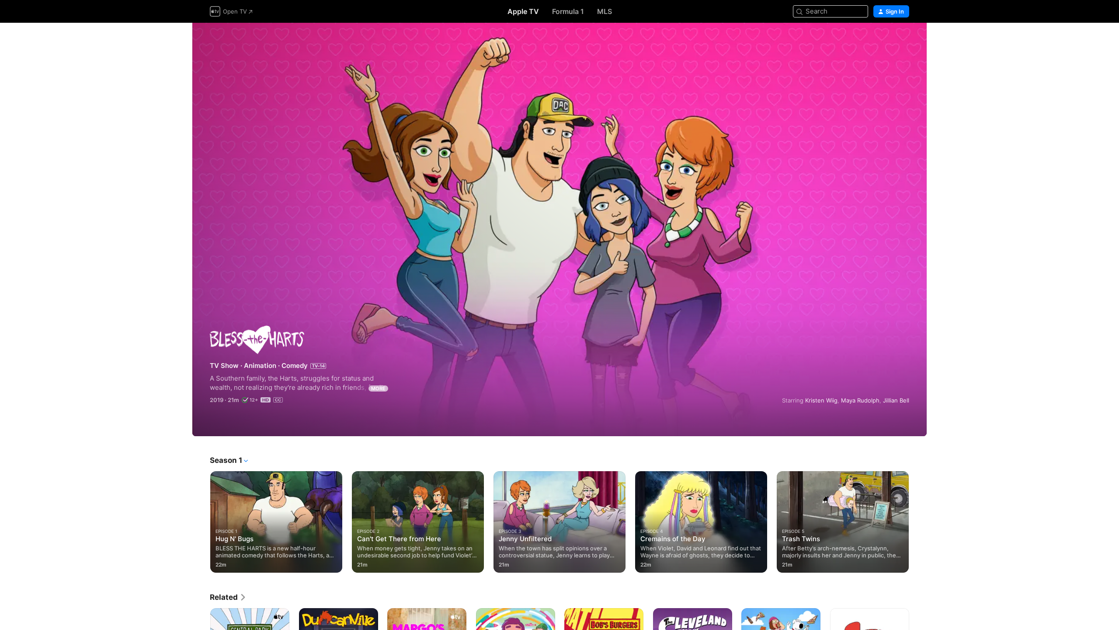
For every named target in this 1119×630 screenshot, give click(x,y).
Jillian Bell (896, 400)
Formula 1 (568, 11)
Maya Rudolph (860, 400)
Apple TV (523, 11)
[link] (228, 597)
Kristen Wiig (821, 400)
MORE (378, 388)
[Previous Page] (201, 522)
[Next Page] (918, 522)
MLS (604, 11)
